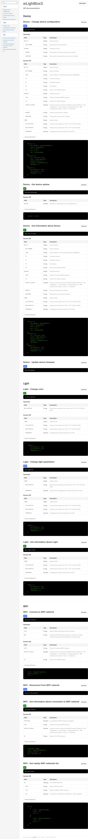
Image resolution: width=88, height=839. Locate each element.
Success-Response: (30, 137)
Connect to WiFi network (9, 38)
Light (4, 22)
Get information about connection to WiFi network (8, 45)
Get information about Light (8, 30)
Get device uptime (8, 13)
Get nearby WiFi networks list (9, 50)
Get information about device (8, 16)
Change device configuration (7, 10)
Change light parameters (9, 28)
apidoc (34, 837)
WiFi (4, 35)
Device (5, 6)
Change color (6, 26)
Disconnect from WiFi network (8, 41)
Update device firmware (9, 19)
